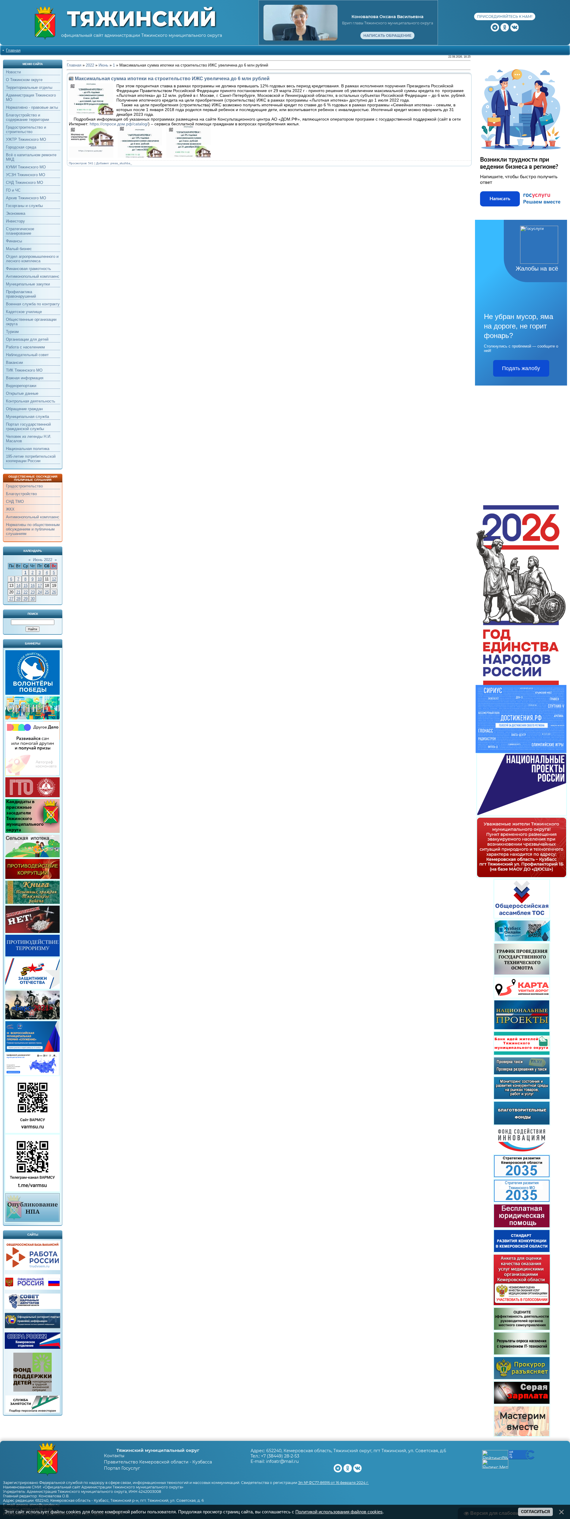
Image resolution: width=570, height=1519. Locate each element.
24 (40, 592)
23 (33, 592)
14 (18, 585)
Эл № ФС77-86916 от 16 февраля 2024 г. (333, 1482)
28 (18, 598)
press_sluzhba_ (121, 163)
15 (25, 585)
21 (18, 592)
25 (47, 592)
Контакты (114, 1455)
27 (11, 598)
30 (33, 598)
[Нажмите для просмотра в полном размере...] (92, 156)
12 (54, 579)
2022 (90, 65)
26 (54, 592)
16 (33, 585)
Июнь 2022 (42, 560)
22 (25, 592)
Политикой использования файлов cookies (339, 1511)
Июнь (103, 65)
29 (25, 598)
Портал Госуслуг (122, 1468)
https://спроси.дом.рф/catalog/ (119, 123)
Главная (13, 50)
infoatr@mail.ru (282, 1461)
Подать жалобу (521, 368)
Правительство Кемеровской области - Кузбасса (158, 1462)
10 (40, 579)
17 (40, 585)
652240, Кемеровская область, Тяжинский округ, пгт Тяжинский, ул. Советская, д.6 (356, 1450)
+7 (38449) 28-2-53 (280, 1456)
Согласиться (535, 1511)
